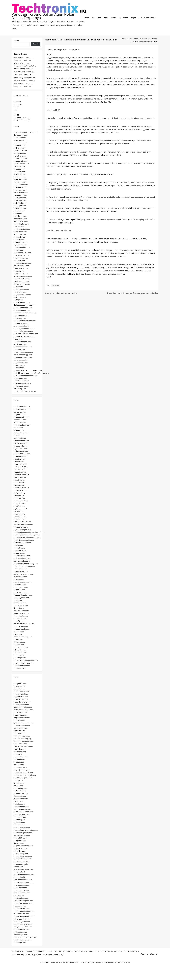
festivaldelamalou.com (23, 707)
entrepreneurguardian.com (24, 336)
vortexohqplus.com (21, 224)
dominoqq (52, 951)
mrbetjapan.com (20, 817)
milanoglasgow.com (21, 885)
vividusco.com (19, 169)
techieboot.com (20, 422)
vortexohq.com (19, 260)
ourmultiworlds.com (21, 691)
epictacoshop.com (21, 854)
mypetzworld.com (21, 577)
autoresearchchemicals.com (25, 937)
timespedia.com (20, 796)
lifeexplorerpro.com (21, 268)
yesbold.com (19, 430)
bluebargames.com (21, 705)
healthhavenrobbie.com (23, 308)
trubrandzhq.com (20, 195)
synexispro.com (20, 365)
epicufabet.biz (19, 506)
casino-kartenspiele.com (23, 772)
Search (16, 41)
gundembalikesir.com (22, 425)
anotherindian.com (21, 647)
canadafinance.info (21, 861)
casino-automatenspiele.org (25, 775)
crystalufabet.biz (20, 509)
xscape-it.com (19, 553)
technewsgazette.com (22, 809)
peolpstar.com (19, 720)
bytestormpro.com (21, 274)
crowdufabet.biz (20, 516)
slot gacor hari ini (126, 951)
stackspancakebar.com (23, 880)
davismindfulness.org (22, 383)
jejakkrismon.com (21, 799)
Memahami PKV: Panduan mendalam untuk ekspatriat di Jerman (81, 39)
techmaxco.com (20, 234)
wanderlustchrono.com (23, 276)
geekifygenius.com (21, 289)
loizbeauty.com (19, 791)
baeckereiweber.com (22, 407)
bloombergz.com (20, 767)
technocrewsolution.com (23, 741)
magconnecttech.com (22, 294)
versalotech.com (20, 232)
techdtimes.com (20, 420)
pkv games (55, 285)
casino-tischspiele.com (23, 778)
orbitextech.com (20, 292)
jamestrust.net (19, 783)
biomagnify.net (19, 668)
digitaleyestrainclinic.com (24, 911)
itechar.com (18, 428)
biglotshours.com (20, 449)
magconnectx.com (21, 362)
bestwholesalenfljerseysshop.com (27, 537)
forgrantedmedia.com (22, 718)
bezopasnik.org (20, 840)
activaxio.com (19, 240)
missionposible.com (21, 914)
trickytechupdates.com (23, 927)
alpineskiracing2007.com (23, 901)
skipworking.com (20, 788)
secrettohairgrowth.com (23, 833)
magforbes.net (19, 749)
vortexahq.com (19, 172)
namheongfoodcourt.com (23, 882)
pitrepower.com (20, 906)
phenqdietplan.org (21, 616)
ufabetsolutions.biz (21, 488)
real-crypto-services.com (23, 574)
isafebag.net (19, 765)
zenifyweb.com (20, 297)
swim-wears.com (20, 715)
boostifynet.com (20, 198)
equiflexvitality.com (21, 315)
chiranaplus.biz (20, 877)
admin (49, 50)
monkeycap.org (20, 752)
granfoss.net (19, 895)
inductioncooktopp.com (23, 355)
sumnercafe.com (20, 618)
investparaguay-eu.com (23, 582)
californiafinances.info (23, 859)
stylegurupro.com (20, 245)
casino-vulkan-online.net (23, 903)
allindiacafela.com (21, 898)
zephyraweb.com (20, 179)
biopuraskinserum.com (23, 856)
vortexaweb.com (20, 182)
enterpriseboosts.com (22, 770)
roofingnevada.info (21, 360)
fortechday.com (20, 389)
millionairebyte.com (21, 386)
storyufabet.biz (20, 503)
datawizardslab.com (21, 247)
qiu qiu (16, 107)
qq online (17, 101)
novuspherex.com (21, 187)
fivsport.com (19, 608)
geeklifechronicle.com (22, 253)
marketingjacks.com (22, 922)
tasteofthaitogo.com (22, 835)
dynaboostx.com (20, 213)
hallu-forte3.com (20, 888)
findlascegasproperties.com (25, 305)
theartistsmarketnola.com (24, 874)
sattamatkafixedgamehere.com (26, 334)
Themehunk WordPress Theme (117, 962)
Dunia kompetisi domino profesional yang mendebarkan (132, 293)
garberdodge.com (20, 712)
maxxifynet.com (20, 156)
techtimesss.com (20, 728)
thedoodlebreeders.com (23, 595)
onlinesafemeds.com (22, 454)
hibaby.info (18, 339)
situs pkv (85, 951)
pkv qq (16, 115)
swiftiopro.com (20, 226)
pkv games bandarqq (22, 117)
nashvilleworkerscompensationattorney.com (31, 373)
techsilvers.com (20, 603)
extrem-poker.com (21, 587)
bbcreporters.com (21, 527)
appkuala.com (19, 822)
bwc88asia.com (20, 584)
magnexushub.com (21, 443)
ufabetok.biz (19, 511)
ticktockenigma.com (22, 284)
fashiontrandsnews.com (23, 524)
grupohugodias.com (21, 598)
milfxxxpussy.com (21, 626)
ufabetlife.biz (19, 485)
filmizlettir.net (19, 689)
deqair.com (18, 600)
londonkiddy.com (20, 378)
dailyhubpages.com (21, 323)
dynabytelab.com (20, 145)
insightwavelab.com (21, 266)
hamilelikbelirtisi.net (22, 229)
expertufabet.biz (20, 464)
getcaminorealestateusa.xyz (25, 391)
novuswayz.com (20, 208)
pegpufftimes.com (21, 697)
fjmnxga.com (19, 843)
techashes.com (20, 412)
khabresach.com (20, 932)
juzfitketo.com (19, 655)
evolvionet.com (20, 148)
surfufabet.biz (19, 493)
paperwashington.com (22, 342)
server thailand (111, 951)
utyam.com (18, 634)
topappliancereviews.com (24, 924)
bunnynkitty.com (20, 838)
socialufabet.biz (20, 490)
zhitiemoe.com (19, 642)
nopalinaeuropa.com (22, 666)
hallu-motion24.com (21, 890)
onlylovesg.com (20, 318)
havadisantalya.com (21, 417)
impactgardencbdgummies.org (26, 660)
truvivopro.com (19, 166)
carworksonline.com (22, 725)
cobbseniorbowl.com (22, 558)
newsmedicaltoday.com (23, 357)
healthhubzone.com (21, 433)
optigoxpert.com (20, 206)
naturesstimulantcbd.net (23, 663)
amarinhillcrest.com (21, 757)
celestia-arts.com (21, 699)
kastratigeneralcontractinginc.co (27, 535)
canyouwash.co (20, 415)
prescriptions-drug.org (22, 739)
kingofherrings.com (21, 814)
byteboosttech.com (21, 441)
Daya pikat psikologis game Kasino (61, 293)
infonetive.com (19, 851)
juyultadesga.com (21, 571)
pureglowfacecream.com (23, 812)
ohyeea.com (18, 639)
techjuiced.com (20, 438)
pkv (15, 109)
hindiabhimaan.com (21, 929)
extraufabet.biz (20, 482)
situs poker (18, 104)
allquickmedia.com (21, 806)
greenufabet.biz (20, 477)
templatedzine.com (21, 611)
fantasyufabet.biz (21, 467)
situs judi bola (30, 951)
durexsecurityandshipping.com (26, 564)
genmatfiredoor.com (21, 302)
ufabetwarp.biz (19, 459)
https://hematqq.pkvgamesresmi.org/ (47, 955)
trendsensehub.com (21, 281)
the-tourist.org (19, 759)
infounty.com (19, 579)
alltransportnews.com (22, 522)
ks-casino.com (19, 590)
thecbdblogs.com (20, 935)
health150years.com (22, 736)
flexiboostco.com (20, 135)
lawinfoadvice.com (21, 613)
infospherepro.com (21, 255)
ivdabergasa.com (20, 569)
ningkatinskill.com (21, 605)
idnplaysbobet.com (21, 326)
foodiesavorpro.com (21, 258)
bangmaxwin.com (20, 848)
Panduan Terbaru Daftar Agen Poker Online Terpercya (70, 962)
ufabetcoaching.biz (21, 381)
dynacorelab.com (20, 161)
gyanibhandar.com (21, 456)
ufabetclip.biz (19, 462)
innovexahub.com (20, 159)
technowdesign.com (22, 561)
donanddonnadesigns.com (24, 310)
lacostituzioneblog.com (23, 637)
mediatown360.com (21, 908)
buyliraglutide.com (21, 451)
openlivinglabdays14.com (24, 540)
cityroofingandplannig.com (24, 566)
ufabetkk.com (19, 804)
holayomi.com (19, 368)
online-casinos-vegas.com (24, 916)
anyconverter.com (21, 793)
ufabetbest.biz (19, 496)
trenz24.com (18, 786)
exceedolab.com (20, 237)
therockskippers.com (22, 893)
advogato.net (19, 762)
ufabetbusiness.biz (21, 475)
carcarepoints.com (21, 592)
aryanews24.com (20, 550)
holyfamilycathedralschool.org (26, 376)
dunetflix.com (19, 621)
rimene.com (18, 867)
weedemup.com (20, 344)
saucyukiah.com (20, 684)
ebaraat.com (19, 435)
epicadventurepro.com (22, 263)
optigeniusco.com (21, 185)
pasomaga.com (20, 658)
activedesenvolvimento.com (25, 321)
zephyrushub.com (21, 140)
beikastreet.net (20, 686)
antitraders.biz (19, 548)
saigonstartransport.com (23, 846)
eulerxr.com (18, 287)
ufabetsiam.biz (19, 469)
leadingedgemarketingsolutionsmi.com (29, 532)
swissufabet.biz (20, 472)
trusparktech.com (21, 192)
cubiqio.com (18, 250)
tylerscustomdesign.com (23, 723)
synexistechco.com (21, 164)
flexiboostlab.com (21, 221)
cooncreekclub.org (21, 694)
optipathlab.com (20, 143)
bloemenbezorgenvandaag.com (26, 830)
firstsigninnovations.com (23, 710)
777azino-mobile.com (22, 556)
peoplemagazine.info (22, 409)
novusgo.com (19, 271)
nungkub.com (19, 645)
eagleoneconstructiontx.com (25, 313)
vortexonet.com (20, 153)
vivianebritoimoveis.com (23, 746)
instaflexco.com (20, 216)
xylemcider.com (20, 650)
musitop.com (19, 632)
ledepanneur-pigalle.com (23, 869)
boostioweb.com (20, 138)
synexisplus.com (20, 151)
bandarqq (42, 951)
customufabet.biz (21, 501)
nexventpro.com (20, 200)
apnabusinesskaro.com (23, 940)
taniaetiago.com (20, 652)
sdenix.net (18, 754)
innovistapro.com (20, 219)
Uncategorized (60, 50)
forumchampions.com (22, 702)
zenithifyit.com (19, 174)
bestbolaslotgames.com (23, 331)
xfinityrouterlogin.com (22, 919)
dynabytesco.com (21, 242)
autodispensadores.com (23, 352)
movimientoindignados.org (24, 624)
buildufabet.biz (19, 519)
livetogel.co (18, 300)
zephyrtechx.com (20, 203)
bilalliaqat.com (19, 349)
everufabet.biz (19, 514)
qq (15, 112)
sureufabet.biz (19, 498)
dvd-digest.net (19, 872)
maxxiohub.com (20, 177)
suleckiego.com (20, 942)
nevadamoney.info (21, 864)
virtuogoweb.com (20, 446)
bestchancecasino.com (23, 347)
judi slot (19, 951)
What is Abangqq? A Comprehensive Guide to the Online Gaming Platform (25, 65)
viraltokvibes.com (21, 744)
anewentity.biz (19, 820)
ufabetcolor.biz (19, 480)
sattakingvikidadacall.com (24, 328)
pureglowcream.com (22, 827)
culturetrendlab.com (21, 279)
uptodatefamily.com (21, 629)
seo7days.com (19, 825)
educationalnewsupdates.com (25, 132)
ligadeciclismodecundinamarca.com (28, 370)
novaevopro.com (20, 190)
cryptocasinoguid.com (22, 530)
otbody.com (18, 780)
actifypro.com (19, 211)
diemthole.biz (19, 801)
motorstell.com (20, 733)
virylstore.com (19, 731)
